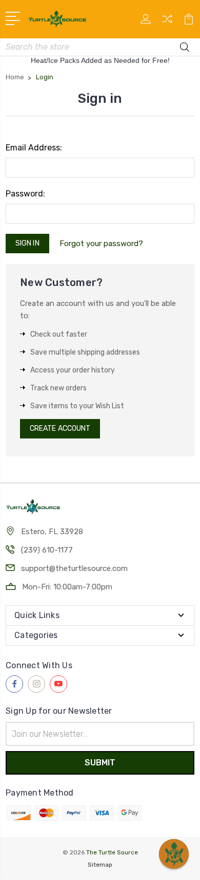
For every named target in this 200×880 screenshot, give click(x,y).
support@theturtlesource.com (74, 568)
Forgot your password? (101, 243)
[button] (174, 854)
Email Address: (34, 147)
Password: (25, 194)
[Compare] (167, 22)
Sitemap (100, 864)
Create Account (60, 428)
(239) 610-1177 (47, 550)
